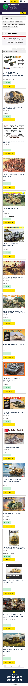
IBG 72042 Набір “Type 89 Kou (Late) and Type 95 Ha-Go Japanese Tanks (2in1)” (13, 616)
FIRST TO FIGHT (18, 21)
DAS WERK (11, 21)
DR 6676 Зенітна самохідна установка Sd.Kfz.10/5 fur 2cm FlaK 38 (13, 210)
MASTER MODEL (6, 26)
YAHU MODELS (6, 29)
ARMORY (5, 21)
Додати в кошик (9, 86)
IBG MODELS (22, 24)
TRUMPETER (14, 26)
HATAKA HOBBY (6, 24)
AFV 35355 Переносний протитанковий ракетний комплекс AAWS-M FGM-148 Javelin (13, 73)
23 (20, 666)
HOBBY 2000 (14, 24)
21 (16, 666)
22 (18, 666)
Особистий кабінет (14, 1)
